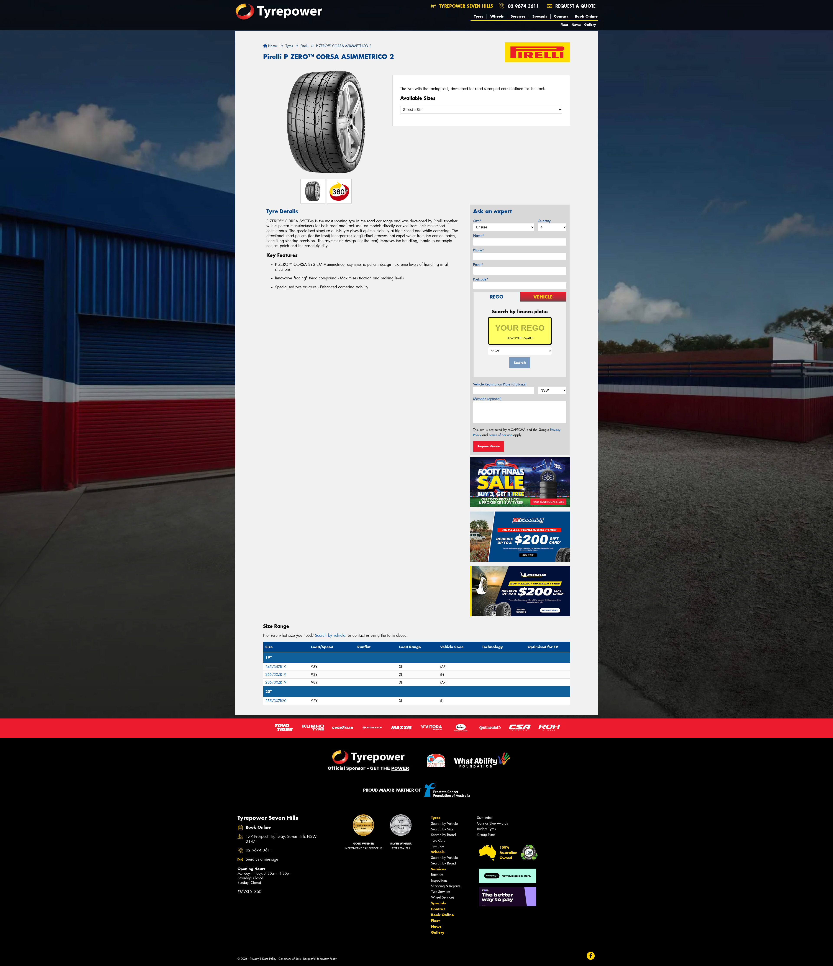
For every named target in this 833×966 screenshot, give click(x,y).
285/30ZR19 (275, 682)
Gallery (590, 25)
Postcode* (480, 279)
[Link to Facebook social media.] (591, 956)
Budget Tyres (486, 829)
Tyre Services (440, 891)
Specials (539, 16)
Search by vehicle (330, 635)
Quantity (544, 221)
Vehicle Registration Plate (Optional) (500, 384)
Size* (477, 221)
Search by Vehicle (444, 823)
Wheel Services (442, 897)
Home (272, 46)
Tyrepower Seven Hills (465, 6)
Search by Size (442, 829)
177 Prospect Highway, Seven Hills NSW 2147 (281, 839)
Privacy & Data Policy (263, 959)
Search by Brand (443, 835)
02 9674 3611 (523, 6)
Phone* (478, 250)
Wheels (497, 16)
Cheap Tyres (486, 834)
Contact (561, 16)
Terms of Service (500, 435)
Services (518, 16)
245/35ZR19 (275, 666)
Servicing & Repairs (445, 886)
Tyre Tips (437, 846)
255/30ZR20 (275, 701)
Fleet (564, 25)
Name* (478, 235)
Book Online (586, 16)
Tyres (478, 16)
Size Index (484, 817)
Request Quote (488, 446)
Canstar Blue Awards (492, 823)
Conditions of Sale (290, 959)
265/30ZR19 (275, 674)
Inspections (439, 880)
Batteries (437, 875)
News (576, 25)
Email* (478, 264)
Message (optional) (487, 399)
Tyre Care (438, 840)
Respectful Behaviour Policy (319, 959)
